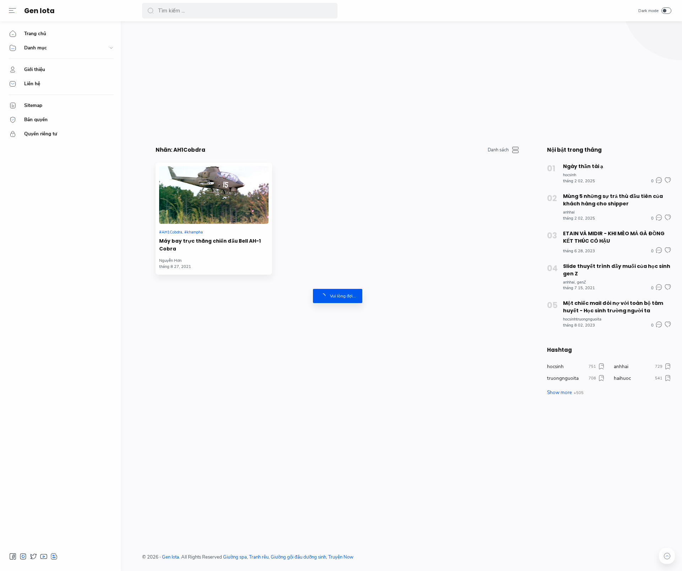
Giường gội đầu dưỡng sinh (298, 557)
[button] (12, 10)
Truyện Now (340, 557)
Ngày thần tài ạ (583, 166)
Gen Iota (39, 11)
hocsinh (569, 175)
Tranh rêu (259, 557)
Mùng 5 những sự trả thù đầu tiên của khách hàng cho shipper (613, 200)
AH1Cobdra (172, 232)
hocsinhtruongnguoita (582, 319)
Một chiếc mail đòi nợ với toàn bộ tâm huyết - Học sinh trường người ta (613, 307)
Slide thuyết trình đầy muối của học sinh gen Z (616, 270)
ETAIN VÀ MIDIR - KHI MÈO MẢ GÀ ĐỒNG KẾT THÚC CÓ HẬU (614, 237)
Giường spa (235, 557)
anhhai (569, 212)
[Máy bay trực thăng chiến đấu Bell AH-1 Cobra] (214, 195)
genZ (581, 282)
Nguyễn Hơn (170, 260)
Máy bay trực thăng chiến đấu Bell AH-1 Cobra (210, 245)
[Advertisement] (355, 81)
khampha (195, 232)
